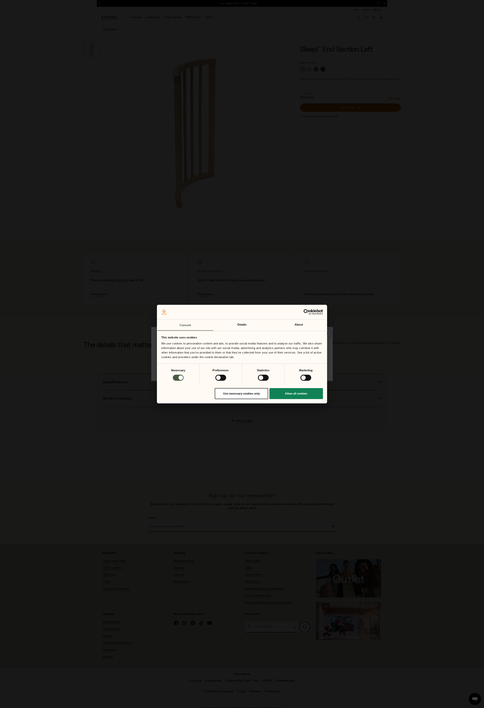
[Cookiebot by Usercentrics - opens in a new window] (306, 312)
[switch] (220, 378)
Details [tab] (242, 324)
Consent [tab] (185, 325)
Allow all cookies (296, 393)
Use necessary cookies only (241, 393)
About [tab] (299, 324)
